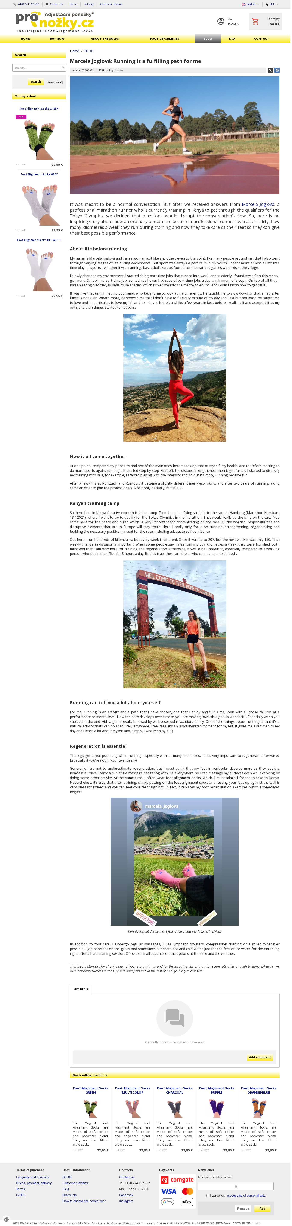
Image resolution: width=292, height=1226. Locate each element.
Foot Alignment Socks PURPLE (216, 1090)
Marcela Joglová (258, 204)
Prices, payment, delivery (34, 1183)
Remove (243, 1208)
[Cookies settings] (6, 1219)
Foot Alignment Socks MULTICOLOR (132, 1090)
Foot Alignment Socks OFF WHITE (39, 240)
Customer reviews (75, 1183)
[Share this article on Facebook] (277, 70)
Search (36, 82)
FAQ (66, 1189)
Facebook (126, 1195)
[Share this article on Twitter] (270, 70)
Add (262, 1208)
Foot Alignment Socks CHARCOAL (174, 1090)
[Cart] (265, 21)
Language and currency (32, 1177)
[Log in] (228, 21)
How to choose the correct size (84, 1201)
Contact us (126, 1177)
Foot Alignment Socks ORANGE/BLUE (258, 1090)
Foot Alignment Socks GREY (39, 174)
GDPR (21, 1195)
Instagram (126, 1201)
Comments (80, 989)
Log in (258, 1223)
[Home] (55, 21)
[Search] (63, 68)
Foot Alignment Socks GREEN (39, 108)
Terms (20, 1189)
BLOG (67, 1177)
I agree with (237, 1195)
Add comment (260, 1057)
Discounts (70, 1195)
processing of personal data (246, 1195)
